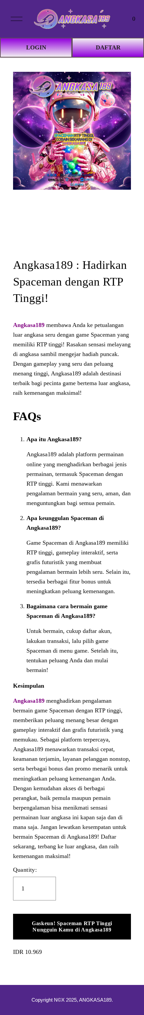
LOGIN (36, 47)
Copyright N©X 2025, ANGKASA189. (72, 1000)
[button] (72, 927)
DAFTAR (108, 47)
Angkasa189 (29, 325)
